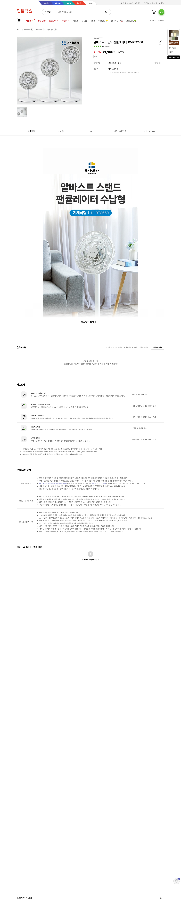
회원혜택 (137, 3)
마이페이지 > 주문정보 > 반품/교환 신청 (53, 483)
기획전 (171, 52)
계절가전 (38, 29)
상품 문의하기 (158, 347)
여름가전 (50, 29)
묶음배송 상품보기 (133, 72)
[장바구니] (154, 12)
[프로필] (161, 12)
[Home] (18, 30)
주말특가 (65, 20)
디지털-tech (25, 29)
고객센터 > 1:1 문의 (99, 483)
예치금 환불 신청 (174, 57)
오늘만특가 (53, 20)
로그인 (131, 3)
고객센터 (161, 3)
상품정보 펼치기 (88, 321)
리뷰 (61, 131)
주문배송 (146, 3)
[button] (160, 42)
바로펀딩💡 (103, 20)
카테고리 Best (150, 131)
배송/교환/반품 (120, 131)
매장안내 (154, 3)
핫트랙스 (48, 12)
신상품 (84, 20)
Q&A (91, 131)
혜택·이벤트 (172, 48)
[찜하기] (161, 898)
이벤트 (92, 20)
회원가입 (124, 3)
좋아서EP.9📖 (117, 20)
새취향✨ (30, 20)
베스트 (76, 20)
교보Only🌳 (131, 20)
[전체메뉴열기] (19, 20)
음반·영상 (41, 20)
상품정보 (31, 131)
